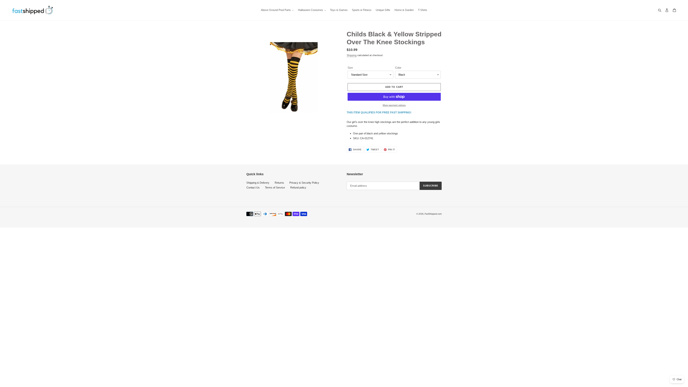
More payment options (394, 105)
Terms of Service (275, 187)
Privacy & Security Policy (304, 182)
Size (350, 67)
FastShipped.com (433, 214)
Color (398, 67)
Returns (279, 182)
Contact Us (253, 187)
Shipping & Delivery (257, 182)
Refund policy (298, 187)
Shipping (352, 55)
